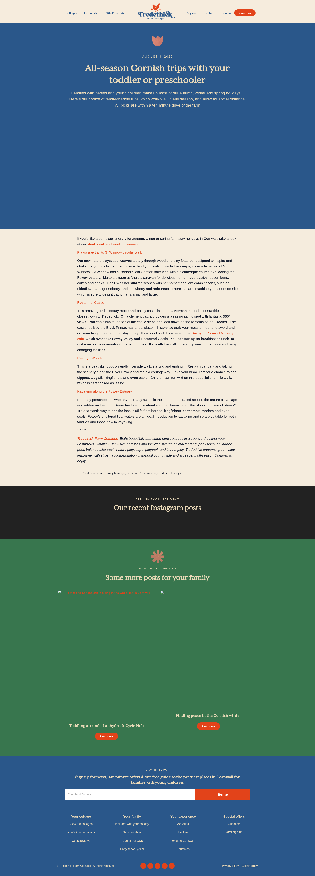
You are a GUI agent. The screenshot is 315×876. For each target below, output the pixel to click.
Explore (209, 13)
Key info (191, 13)
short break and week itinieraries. (113, 244)
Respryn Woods (90, 358)
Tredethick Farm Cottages (97, 438)
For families (91, 13)
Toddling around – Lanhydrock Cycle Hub (106, 726)
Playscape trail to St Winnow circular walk (109, 252)
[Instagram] (150, 866)
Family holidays (115, 473)
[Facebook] (143, 866)
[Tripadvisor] (165, 866)
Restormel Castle (90, 302)
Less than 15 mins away (142, 473)
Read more (106, 736)
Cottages (71, 13)
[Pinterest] (172, 866)
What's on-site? (116, 13)
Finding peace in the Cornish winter (208, 716)
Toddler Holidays (170, 473)
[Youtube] (157, 866)
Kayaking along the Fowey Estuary (104, 391)
